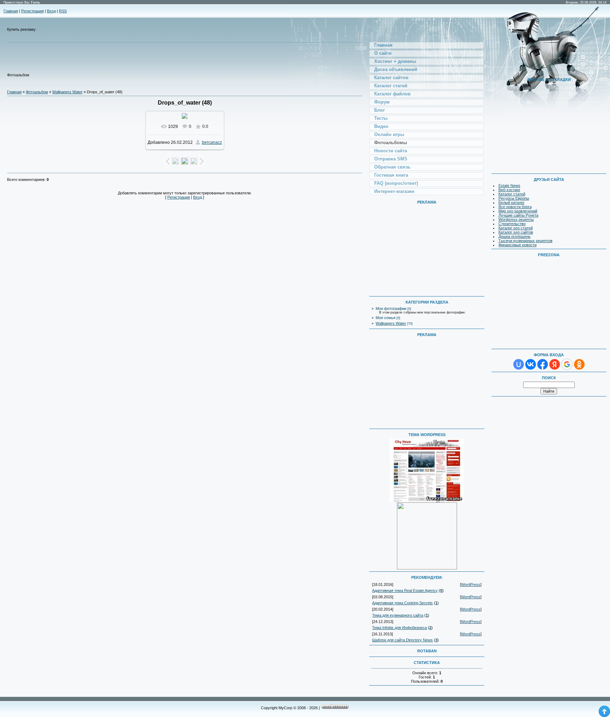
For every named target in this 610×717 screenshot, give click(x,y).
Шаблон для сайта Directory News (402, 640)
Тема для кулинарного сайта (397, 615)
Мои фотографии (391, 308)
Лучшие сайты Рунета (518, 215)
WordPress (470, 584)
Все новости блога (515, 207)
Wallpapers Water (67, 92)
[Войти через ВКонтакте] (530, 364)
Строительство (512, 224)
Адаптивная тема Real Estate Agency (405, 590)
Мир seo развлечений (517, 211)
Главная (11, 11)
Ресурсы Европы (513, 198)
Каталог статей (511, 194)
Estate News (509, 185)
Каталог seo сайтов (515, 232)
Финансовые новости (517, 245)
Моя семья (385, 318)
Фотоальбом (37, 92)
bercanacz (212, 142)
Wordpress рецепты (516, 219)
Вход (51, 11)
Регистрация (32, 11)
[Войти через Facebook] (542, 364)
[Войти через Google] (567, 364)
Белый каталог (511, 202)
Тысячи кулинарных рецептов (525, 241)
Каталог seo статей (515, 228)
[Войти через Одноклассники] (579, 364)
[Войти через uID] (518, 364)
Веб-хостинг (509, 190)
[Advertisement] (158, 60)
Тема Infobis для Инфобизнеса (399, 627)
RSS (63, 11)
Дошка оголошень (514, 236)
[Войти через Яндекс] (554, 364)
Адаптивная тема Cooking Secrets (402, 603)
